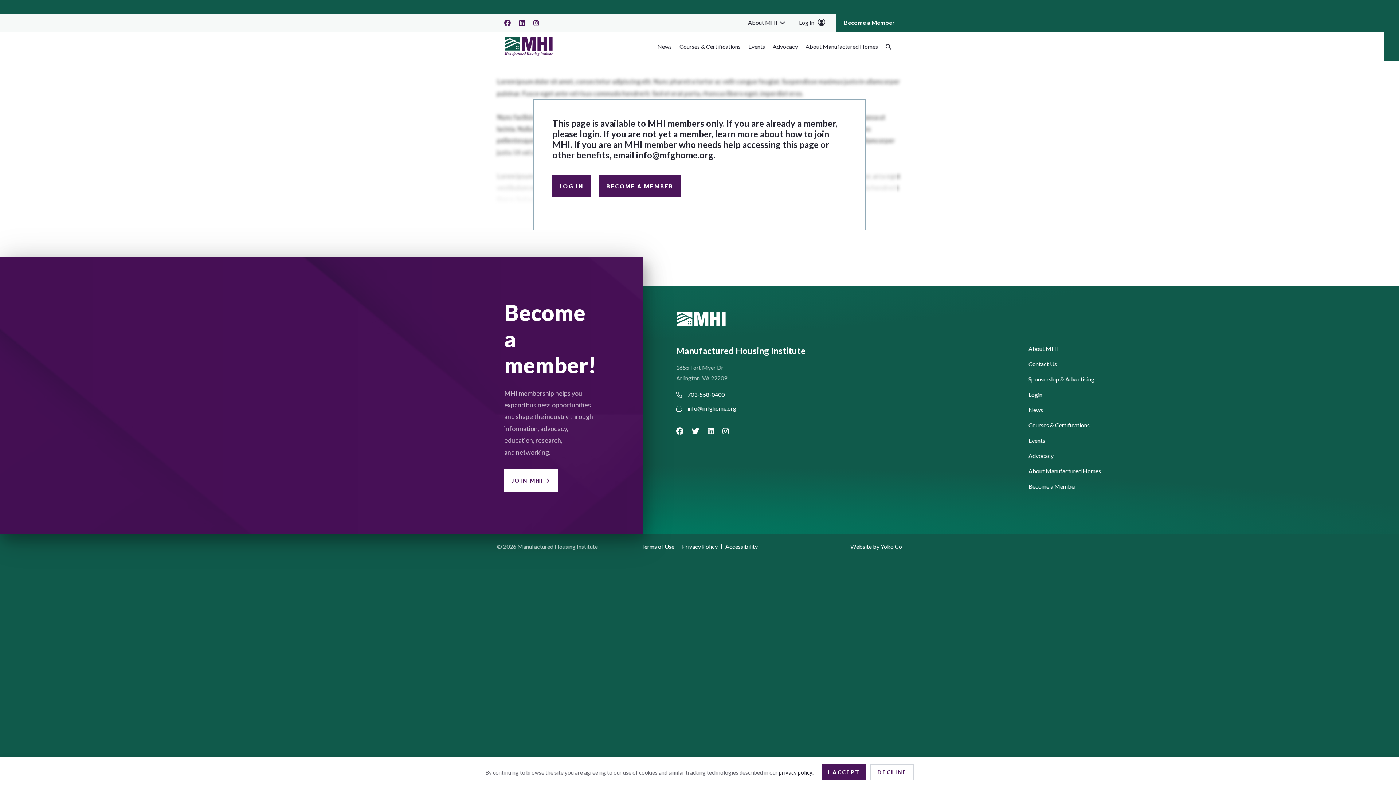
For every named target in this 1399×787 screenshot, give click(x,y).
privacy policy (795, 772)
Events (756, 46)
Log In (806, 22)
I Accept (844, 772)
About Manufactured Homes (842, 46)
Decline (892, 772)
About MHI (762, 22)
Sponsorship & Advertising (1061, 379)
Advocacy (785, 46)
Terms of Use (657, 546)
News (664, 46)
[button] (782, 22)
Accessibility (741, 546)
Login (1035, 395)
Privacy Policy (700, 546)
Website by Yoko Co (876, 546)
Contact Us (1042, 364)
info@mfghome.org (674, 155)
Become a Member (869, 22)
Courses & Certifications (710, 46)
